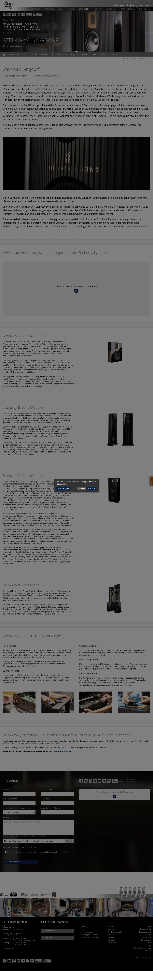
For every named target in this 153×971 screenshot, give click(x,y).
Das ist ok (91, 489)
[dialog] (76, 485)
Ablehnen (81, 489)
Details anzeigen (63, 489)
